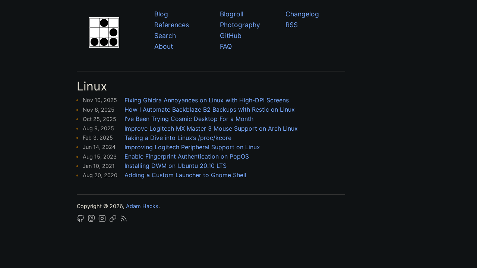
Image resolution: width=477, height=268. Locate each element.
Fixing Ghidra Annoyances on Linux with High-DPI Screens (206, 100)
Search (165, 35)
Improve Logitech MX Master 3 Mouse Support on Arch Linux (211, 128)
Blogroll (231, 14)
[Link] (113, 220)
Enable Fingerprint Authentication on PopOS (186, 156)
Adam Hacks (142, 206)
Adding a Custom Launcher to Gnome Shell (185, 175)
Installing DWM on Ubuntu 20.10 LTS (175, 165)
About (163, 46)
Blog (161, 14)
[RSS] (123, 220)
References (171, 25)
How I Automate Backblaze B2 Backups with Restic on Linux (209, 109)
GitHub (230, 35)
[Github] (81, 220)
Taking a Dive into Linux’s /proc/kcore (177, 137)
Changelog (302, 14)
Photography (240, 25)
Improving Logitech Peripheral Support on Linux (192, 147)
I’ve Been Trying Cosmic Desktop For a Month (188, 118)
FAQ (226, 46)
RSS (291, 25)
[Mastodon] (92, 220)
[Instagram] (102, 220)
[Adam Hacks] (116, 33)
